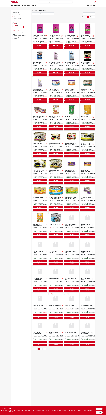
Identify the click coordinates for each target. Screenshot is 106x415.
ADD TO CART (40, 45)
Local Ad (34, 5)
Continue (99, 409)
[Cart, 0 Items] (94, 2)
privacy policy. (73, 410)
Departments (17, 5)
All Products (16, 16)
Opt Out (99, 412)
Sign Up (91, 2)
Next (93, 16)
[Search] (71, 2)
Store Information (91, 5)
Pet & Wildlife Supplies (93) (18, 32)
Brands (24, 5)
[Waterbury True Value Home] (14, 2)
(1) (16, 37)
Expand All (19, 30)
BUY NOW (40, 182)
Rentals (28, 5)
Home (12, 5)
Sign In (86, 2)
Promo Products (17, 14)
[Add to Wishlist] (46, 36)
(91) (20, 35)
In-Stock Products (17, 18)
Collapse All (15, 30)
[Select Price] (23, 27)
